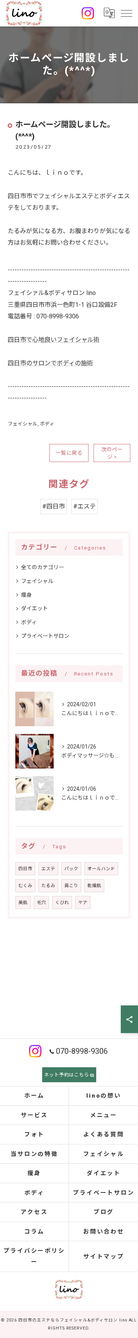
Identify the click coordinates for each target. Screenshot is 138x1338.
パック (71, 868)
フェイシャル (23, 424)
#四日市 (53, 506)
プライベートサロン (45, 636)
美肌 (23, 902)
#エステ (84, 506)
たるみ (48, 885)
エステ (48, 868)
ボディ (47, 424)
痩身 (26, 595)
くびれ (62, 902)
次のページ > (112, 453)
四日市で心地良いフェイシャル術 (54, 339)
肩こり (71, 885)
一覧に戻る (69, 453)
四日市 (25, 868)
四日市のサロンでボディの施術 (50, 363)
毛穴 (41, 902)
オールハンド (101, 868)
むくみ (25, 885)
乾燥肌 (94, 885)
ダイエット (34, 608)
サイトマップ (103, 1256)
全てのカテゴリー (42, 567)
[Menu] (126, 13)
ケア (82, 902)
